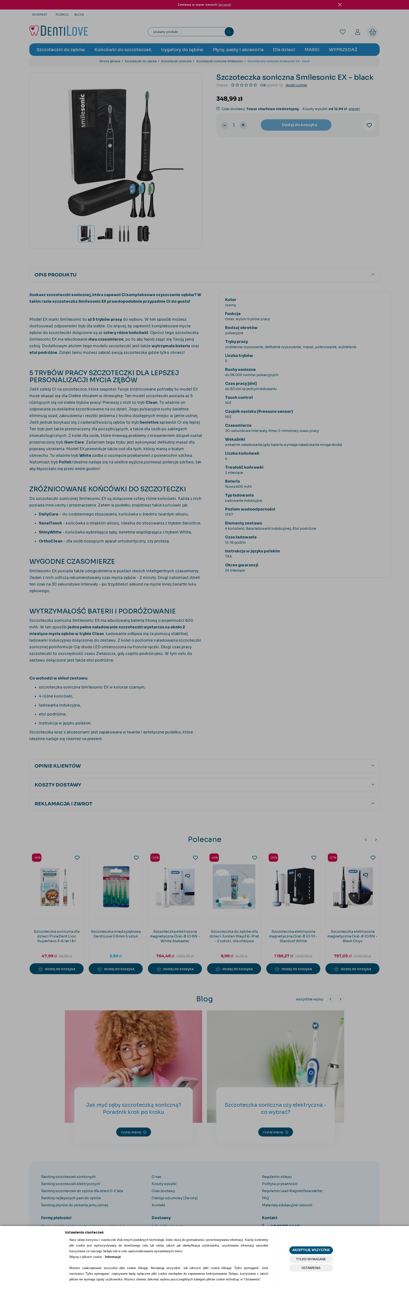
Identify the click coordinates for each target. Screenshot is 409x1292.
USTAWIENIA (311, 1268)
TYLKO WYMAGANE (311, 1259)
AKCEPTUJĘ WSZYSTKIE (311, 1250)
